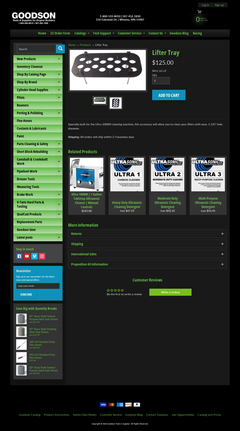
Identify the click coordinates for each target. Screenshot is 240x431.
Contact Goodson (157, 414)
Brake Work (40, 195)
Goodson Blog (179, 33)
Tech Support (104, 34)
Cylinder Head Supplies (40, 90)
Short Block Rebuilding (40, 152)
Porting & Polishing (40, 114)
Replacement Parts (29, 221)
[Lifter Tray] (100, 100)
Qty (154, 75)
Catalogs (82, 34)
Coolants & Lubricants (31, 128)
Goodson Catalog (29, 414)
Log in (205, 5)
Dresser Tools (26, 179)
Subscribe (26, 294)
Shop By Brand (40, 83)
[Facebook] (19, 256)
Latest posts (40, 238)
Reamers (22, 105)
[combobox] (36, 48)
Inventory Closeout (30, 66)
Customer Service (132, 34)
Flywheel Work (40, 172)
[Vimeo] (34, 256)
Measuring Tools (28, 186)
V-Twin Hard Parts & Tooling (40, 204)
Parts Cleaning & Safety (40, 144)
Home (42, 33)
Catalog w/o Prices (209, 414)
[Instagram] (42, 256)
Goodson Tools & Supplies (119, 424)
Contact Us (157, 34)
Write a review (170, 292)
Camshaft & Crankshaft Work (40, 161)
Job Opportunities (183, 414)
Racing (197, 33)
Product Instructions (56, 414)
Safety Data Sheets (84, 414)
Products (85, 44)
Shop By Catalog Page (40, 75)
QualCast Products (40, 215)
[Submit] (60, 48)
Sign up (219, 5)
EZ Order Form (60, 33)
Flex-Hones (24, 120)
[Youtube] (27, 256)
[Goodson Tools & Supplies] (33, 18)
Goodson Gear (26, 229)
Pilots (40, 98)
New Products (40, 59)
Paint (20, 136)
